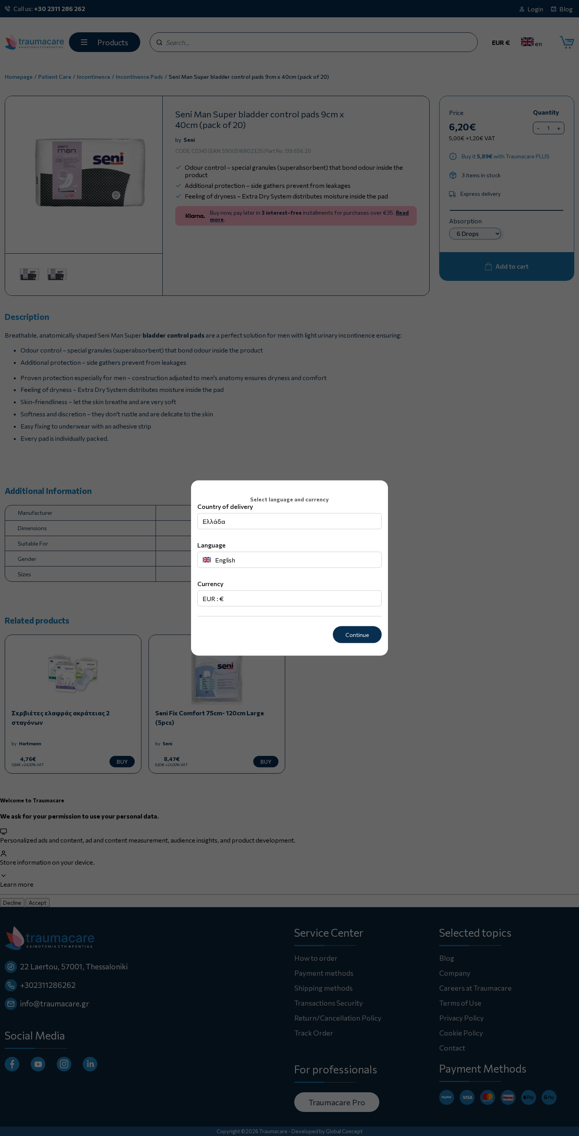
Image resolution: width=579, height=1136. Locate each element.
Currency (210, 583)
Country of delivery (225, 506)
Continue (357, 634)
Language (211, 545)
